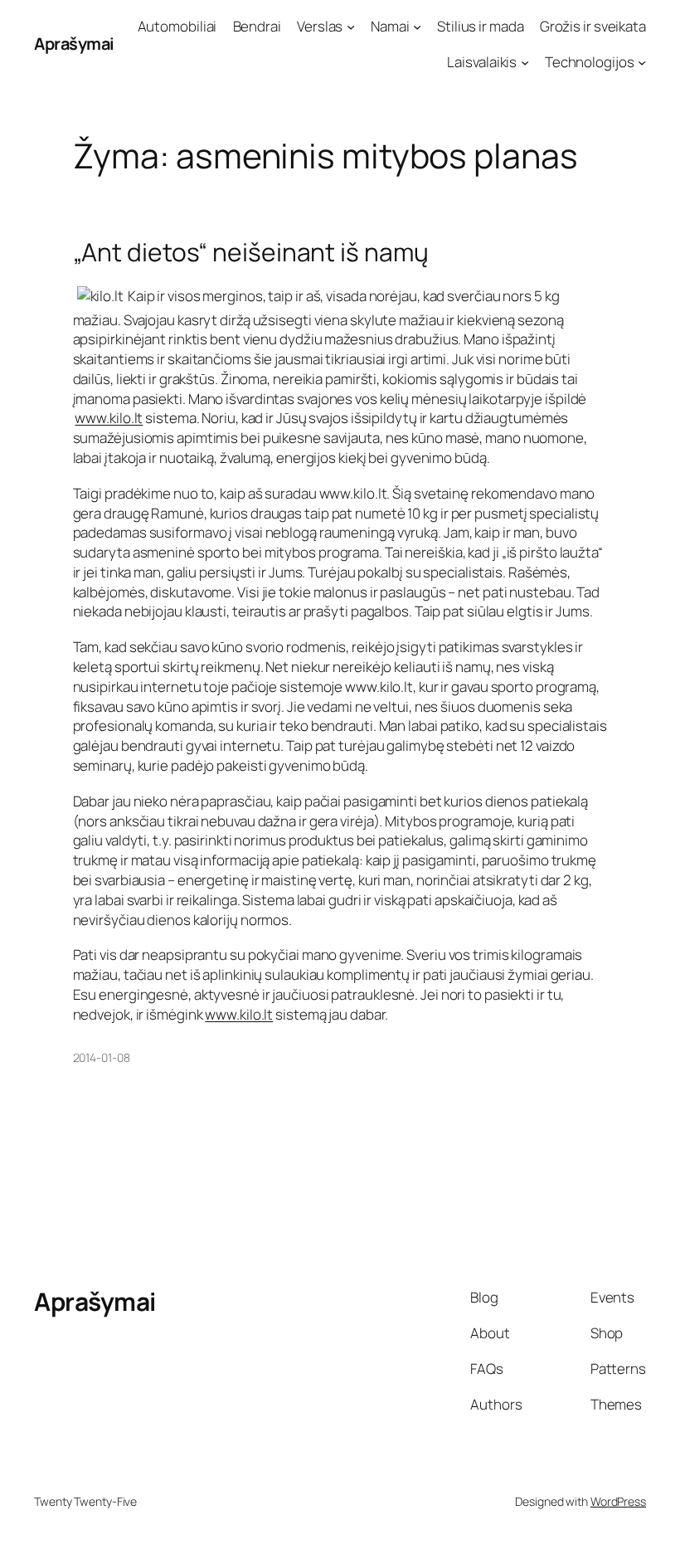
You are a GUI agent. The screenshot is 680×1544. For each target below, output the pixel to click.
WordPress (618, 1501)
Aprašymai (74, 43)
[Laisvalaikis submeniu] (525, 62)
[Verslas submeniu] (351, 26)
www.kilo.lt (109, 417)
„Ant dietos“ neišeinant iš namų (251, 252)
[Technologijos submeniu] (642, 62)
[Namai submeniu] (417, 26)
